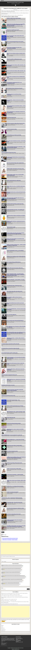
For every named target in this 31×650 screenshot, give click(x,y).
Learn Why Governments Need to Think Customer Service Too (9, 603)
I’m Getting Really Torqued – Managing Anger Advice (14, 285)
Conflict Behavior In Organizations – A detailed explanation (15, 474)
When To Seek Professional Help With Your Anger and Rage (15, 41)
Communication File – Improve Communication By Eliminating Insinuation (11, 497)
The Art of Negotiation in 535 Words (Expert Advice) (8, 152)
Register (2, 625)
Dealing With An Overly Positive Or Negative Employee (14, 445)
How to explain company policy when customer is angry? (14, 291)
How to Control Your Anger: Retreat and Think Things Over (15, 320)
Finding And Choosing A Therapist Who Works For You (9, 374)
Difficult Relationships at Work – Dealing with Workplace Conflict (16, 411)
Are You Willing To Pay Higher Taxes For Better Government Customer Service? (11, 595)
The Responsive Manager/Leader (11, 117)
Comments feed (3, 629)
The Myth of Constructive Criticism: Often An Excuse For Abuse (16, 123)
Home (2, 556)
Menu (3, 0)
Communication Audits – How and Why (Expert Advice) (14, 502)
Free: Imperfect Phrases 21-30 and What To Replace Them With (10, 348)
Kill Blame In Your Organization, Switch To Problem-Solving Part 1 (16, 256)
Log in (2, 626)
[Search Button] (15, 5)
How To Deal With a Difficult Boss (11, 314)
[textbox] (15, 561)
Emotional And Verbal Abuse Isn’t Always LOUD (8, 395)
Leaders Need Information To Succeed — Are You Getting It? (15, 250)
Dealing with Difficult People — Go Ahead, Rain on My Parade (15, 439)
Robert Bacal (15, 9)
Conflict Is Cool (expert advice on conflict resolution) (14, 468)
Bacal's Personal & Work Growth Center (15, 2)
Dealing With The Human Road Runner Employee (14, 423)
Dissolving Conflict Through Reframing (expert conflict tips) (15, 405)
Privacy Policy (3, 644)
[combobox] (15, 561)
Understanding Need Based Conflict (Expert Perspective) (14, 88)
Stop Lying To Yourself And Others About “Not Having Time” (15, 162)
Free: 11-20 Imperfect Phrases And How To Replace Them (9, 352)
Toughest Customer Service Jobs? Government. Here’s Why (9, 599)
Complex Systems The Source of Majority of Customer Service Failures (10, 594)
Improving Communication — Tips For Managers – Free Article (15, 279)
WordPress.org (3, 630)
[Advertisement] (15, 548)
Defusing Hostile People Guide (11, 417)
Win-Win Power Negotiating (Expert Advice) (13, 29)
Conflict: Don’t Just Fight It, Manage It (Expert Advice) (14, 462)
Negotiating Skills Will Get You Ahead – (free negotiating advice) (15, 209)
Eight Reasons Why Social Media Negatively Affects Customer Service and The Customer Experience (14, 593)
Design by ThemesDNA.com (15, 649)
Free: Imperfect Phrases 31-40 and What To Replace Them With (10, 343)
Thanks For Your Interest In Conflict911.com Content (15, 8)
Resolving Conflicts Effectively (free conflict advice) (14, 180)
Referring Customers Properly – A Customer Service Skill (8, 600)
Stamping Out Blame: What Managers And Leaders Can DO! (15, 168)
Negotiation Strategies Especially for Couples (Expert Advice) (15, 203)
